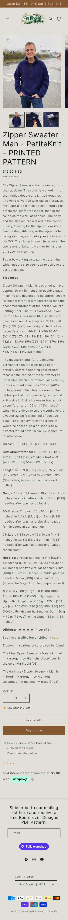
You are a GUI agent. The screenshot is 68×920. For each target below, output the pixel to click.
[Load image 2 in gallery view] (33, 119)
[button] (7, 19)
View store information (22, 753)
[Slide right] (64, 120)
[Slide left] (4, 120)
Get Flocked (27, 911)
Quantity (8, 690)
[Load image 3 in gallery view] (51, 119)
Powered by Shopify (46, 911)
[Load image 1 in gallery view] (16, 119)
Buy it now (34, 730)
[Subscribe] (56, 833)
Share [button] (10, 763)
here (55, 637)
